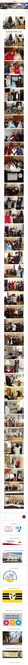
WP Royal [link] (18, 662)
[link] (26, 5)
